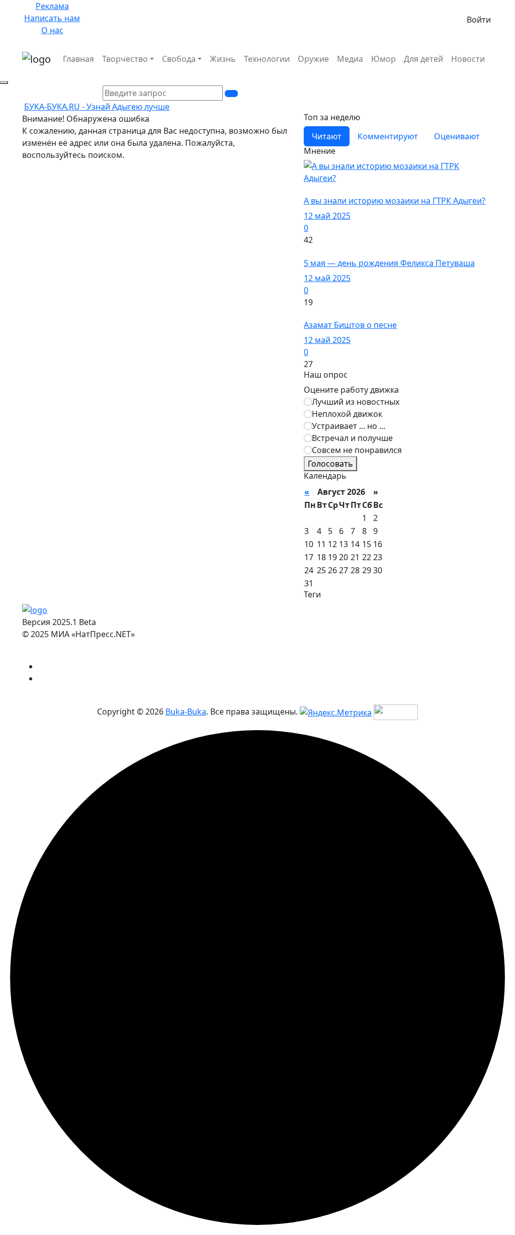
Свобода (179, 58)
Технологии (267, 58)
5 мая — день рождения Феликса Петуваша (389, 263)
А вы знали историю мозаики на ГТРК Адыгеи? (394, 200)
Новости (468, 58)
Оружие (313, 58)
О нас (52, 30)
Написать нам (52, 18)
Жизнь (223, 58)
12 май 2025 (327, 215)
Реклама (52, 6)
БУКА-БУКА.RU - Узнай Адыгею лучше (96, 106)
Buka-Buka (185, 711)
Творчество (125, 58)
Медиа (350, 58)
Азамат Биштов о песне (350, 324)
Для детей (423, 58)
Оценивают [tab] (457, 136)
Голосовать (330, 463)
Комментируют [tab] (388, 136)
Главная (78, 58)
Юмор (383, 58)
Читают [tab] (326, 136)
